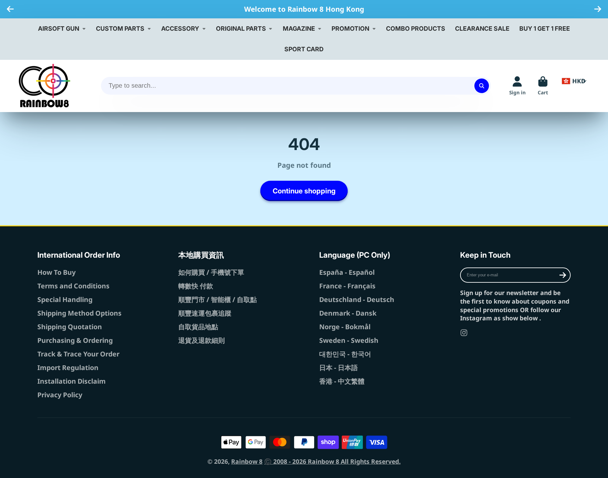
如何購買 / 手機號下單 (211, 272)
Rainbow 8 (247, 461)
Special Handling (64, 299)
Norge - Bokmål (344, 326)
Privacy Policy (59, 394)
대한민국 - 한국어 (345, 353)
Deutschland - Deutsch (356, 299)
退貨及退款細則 (201, 340)
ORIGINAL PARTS (241, 28)
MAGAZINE (299, 28)
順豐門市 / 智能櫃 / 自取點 (217, 299)
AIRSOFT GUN (58, 28)
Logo (44, 86)
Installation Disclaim (71, 381)
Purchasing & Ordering (75, 340)
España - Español (347, 272)
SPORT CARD (304, 49)
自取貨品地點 (198, 326)
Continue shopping (304, 191)
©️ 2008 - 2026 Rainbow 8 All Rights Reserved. (332, 461)
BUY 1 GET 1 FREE (544, 28)
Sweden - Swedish (348, 340)
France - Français (347, 285)
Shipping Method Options (79, 313)
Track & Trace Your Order (78, 353)
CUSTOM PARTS (120, 28)
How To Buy (56, 272)
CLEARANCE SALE (482, 28)
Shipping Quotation (69, 326)
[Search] (481, 86)
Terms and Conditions (73, 285)
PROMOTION (350, 28)
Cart (543, 85)
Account (517, 85)
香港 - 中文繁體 (341, 381)
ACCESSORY (180, 28)
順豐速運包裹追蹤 (204, 313)
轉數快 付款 (195, 285)
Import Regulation (67, 367)
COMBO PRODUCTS (415, 28)
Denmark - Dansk (348, 313)
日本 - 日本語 (338, 367)
